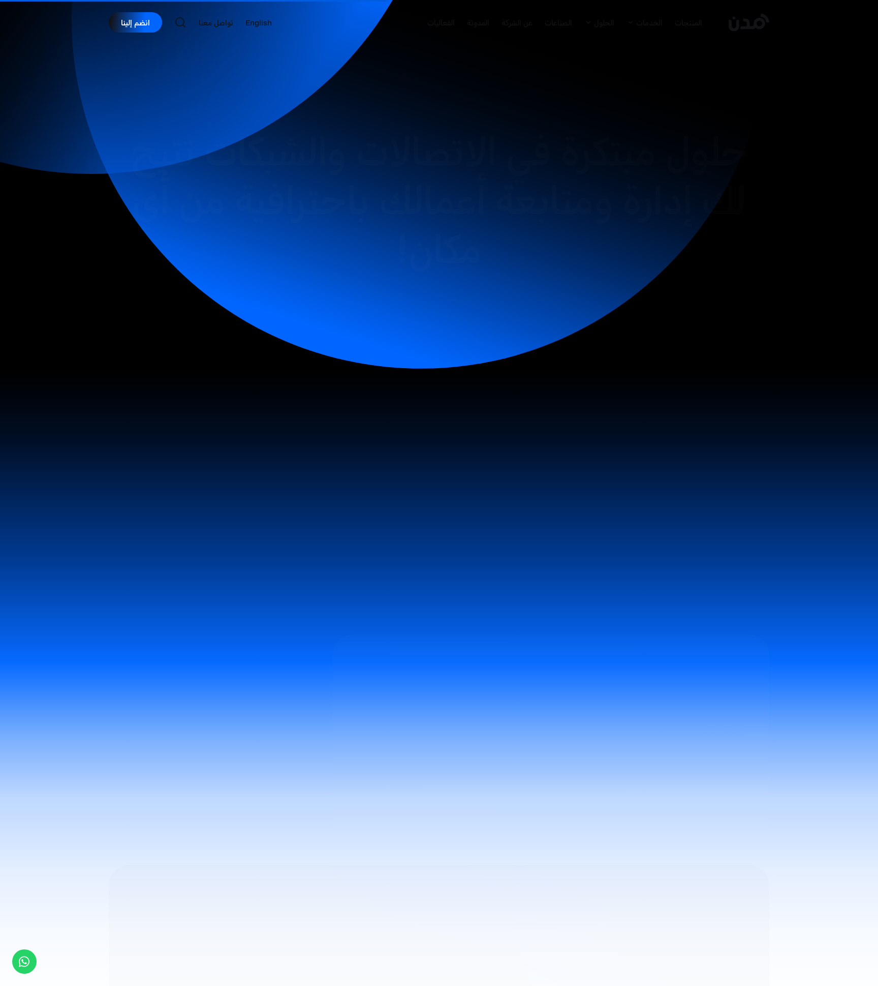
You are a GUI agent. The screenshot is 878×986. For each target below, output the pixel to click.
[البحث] (180, 22)
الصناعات (558, 22)
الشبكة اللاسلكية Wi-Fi (456, 718)
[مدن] (749, 23)
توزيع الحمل (481, 766)
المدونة (478, 22)
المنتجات (688, 22)
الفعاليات (441, 22)
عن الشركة (516, 22)
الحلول (604, 22)
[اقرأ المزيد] (149, 817)
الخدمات (649, 22)
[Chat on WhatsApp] (24, 961)
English (258, 22)
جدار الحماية (480, 812)
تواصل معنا (216, 22)
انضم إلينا (135, 22)
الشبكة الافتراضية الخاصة (453, 670)
